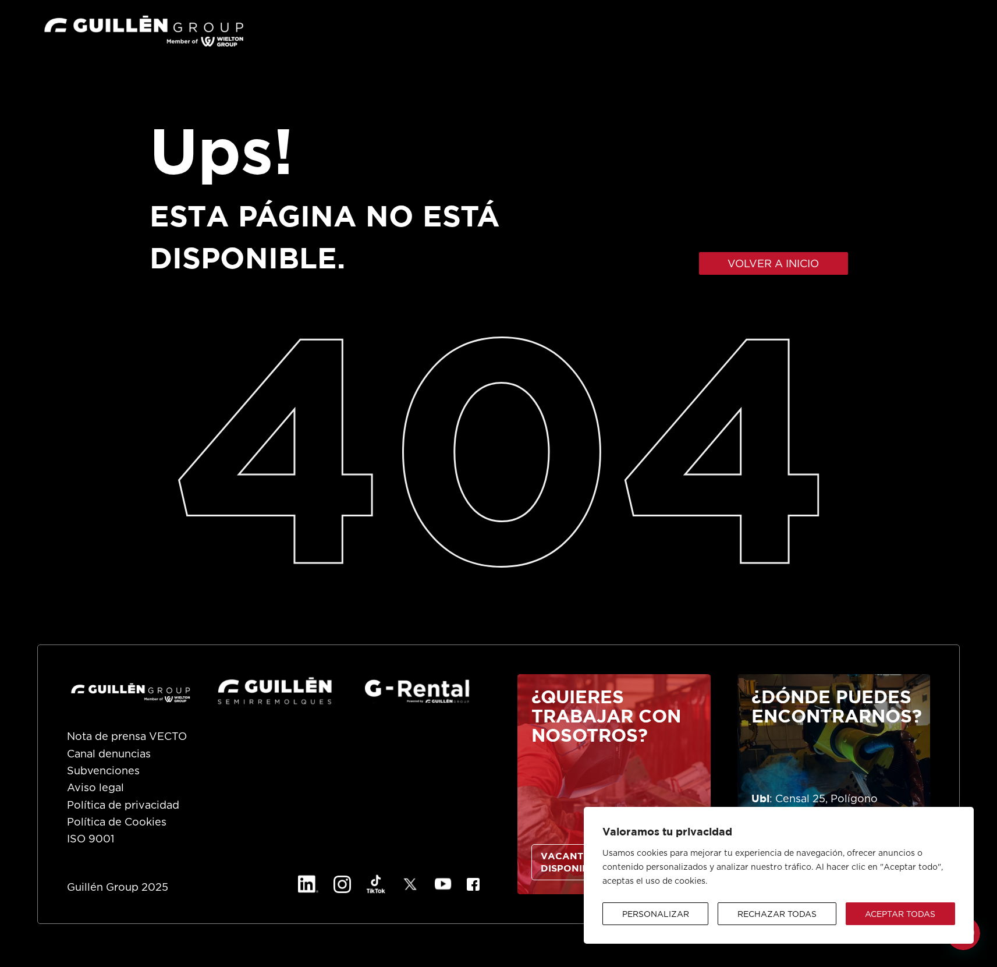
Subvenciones (103, 771)
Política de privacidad (123, 805)
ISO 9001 (90, 839)
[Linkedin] (308, 884)
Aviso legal (95, 788)
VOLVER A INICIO (773, 264)
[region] (779, 875)
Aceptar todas (900, 915)
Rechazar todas (777, 915)
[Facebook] (473, 884)
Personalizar (655, 915)
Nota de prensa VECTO (127, 737)
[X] (410, 884)
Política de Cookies (116, 822)
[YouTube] (443, 884)
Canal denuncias (109, 754)
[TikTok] (376, 884)
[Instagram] (342, 884)
